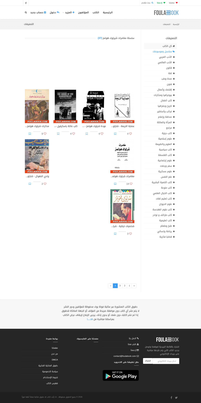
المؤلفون (83, 12)
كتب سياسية (165, 149)
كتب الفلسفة (165, 155)
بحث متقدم (146, 2)
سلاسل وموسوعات (162, 51)
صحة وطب (166, 78)
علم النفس (166, 177)
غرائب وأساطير (164, 111)
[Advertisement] (79, 65)
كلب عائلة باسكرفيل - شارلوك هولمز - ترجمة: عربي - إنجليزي (65, 126)
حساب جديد (37, 12)
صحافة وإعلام (165, 117)
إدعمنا (134, 350)
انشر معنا (132, 344)
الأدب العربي (165, 57)
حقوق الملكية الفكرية (48, 366)
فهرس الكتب (52, 383)
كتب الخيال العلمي (162, 193)
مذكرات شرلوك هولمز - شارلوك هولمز (37, 126)
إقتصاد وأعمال (164, 89)
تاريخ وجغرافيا (165, 106)
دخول (53, 12)
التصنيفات (166, 24)
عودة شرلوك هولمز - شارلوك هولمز (94, 126)
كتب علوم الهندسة (162, 209)
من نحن (54, 354)
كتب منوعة (166, 187)
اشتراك (148, 361)
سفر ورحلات (166, 166)
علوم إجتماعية (165, 160)
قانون (169, 68)
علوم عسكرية (165, 171)
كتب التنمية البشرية (162, 182)
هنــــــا (90, 319)
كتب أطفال (166, 100)
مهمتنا (172, 2)
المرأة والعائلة (164, 122)
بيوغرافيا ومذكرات (163, 95)
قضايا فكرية (166, 236)
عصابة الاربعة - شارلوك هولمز (122, 126)
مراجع (169, 127)
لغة (170, 73)
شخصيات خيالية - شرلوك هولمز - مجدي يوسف (122, 226)
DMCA (55, 360)
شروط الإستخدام (50, 377)
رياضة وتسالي (164, 231)
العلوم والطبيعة (163, 144)
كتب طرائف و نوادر (162, 215)
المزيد (68, 12)
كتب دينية (167, 133)
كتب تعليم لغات (164, 198)
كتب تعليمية (165, 220)
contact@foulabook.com (124, 356)
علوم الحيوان (165, 204)
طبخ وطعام (166, 226)
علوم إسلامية (165, 138)
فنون (169, 84)
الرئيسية (108, 12)
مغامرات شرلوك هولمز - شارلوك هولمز (122, 177)
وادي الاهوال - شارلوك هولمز (37, 177)
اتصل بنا (133, 338)
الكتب (96, 12)
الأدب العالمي (165, 62)
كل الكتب (167, 46)
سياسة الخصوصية (50, 372)
